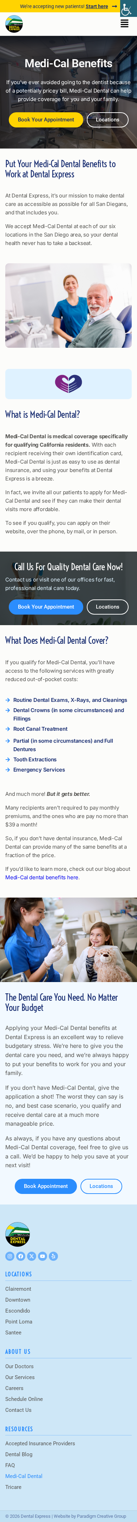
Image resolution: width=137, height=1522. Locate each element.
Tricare (13, 1487)
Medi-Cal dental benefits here (41, 877)
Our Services (20, 1377)
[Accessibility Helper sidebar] (128, 8)
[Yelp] (53, 1256)
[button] (125, 24)
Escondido (17, 1311)
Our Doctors (19, 1366)
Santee (13, 1332)
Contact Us (18, 1410)
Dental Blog (18, 1454)
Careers (14, 1388)
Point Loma (18, 1322)
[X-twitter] (31, 1256)
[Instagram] (9, 1256)
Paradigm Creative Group (101, 1516)
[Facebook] (20, 1256)
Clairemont (18, 1289)
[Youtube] (42, 1256)
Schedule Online (24, 1399)
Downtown (17, 1300)
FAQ (10, 1465)
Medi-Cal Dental (24, 1476)
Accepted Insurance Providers (40, 1443)
